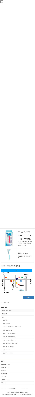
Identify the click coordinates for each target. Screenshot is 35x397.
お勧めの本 (4, 313)
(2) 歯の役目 (6, 323)
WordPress (9, 394)
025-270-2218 (26, 389)
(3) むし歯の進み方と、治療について (12, 327)
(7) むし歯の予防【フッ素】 (10, 340)
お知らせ (4, 307)
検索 (28, 297)
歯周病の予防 (6, 350)
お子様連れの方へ (5, 379)
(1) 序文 (5, 320)
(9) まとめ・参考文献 (8, 346)
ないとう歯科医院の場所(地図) (10, 266)
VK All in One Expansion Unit (27, 394)
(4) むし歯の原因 (7, 330)
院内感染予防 (4, 373)
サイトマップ (5, 302)
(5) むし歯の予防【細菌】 (9, 333)
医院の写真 (3, 370)
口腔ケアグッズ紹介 (6, 310)
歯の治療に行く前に (5, 364)
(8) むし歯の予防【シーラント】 (11, 343)
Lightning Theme (17, 394)
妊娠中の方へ (4, 383)
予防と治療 (3, 376)
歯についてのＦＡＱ (8, 353)
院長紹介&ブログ (5, 367)
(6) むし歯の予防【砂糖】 (9, 336)
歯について (4, 317)
